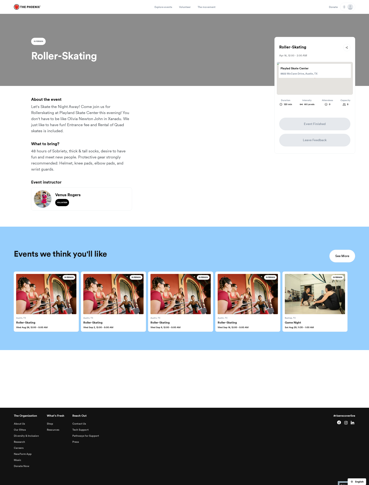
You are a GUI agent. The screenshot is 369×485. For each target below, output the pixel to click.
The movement (206, 7)
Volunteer (185, 7)
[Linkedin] (353, 422)
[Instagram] (346, 422)
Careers (18, 447)
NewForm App (23, 453)
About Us (19, 423)
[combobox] (357, 481)
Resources (53, 429)
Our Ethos (20, 429)
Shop (50, 423)
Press (75, 441)
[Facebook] (339, 422)
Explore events (163, 7)
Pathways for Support (85, 435)
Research (19, 441)
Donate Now (21, 466)
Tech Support (80, 429)
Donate (333, 7)
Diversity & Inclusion (26, 435)
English (359, 481)
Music (17, 459)
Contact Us (79, 423)
